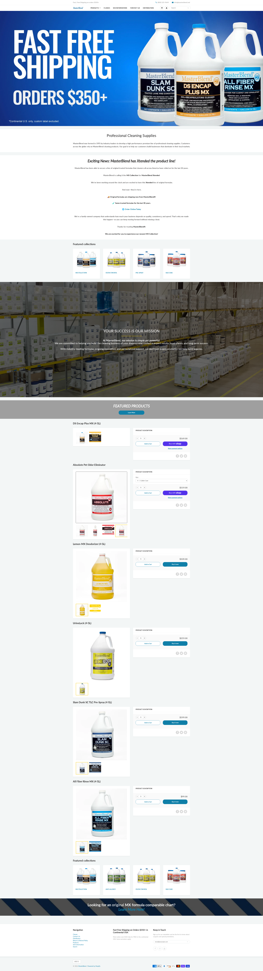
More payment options (175, 448)
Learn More (131, 412)
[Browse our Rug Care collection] (176, 259)
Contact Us (135, 8)
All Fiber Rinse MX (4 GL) (87, 781)
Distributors (148, 8)
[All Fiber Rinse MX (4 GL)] (101, 814)
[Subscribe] (187, 941)
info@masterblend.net (182, 2)
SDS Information (120, 8)
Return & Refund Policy (80, 940)
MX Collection (81, 273)
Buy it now (175, 564)
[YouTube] (164, 948)
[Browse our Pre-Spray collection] (146, 259)
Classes (107, 8)
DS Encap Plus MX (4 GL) (87, 423)
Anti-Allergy (111, 889)
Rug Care (169, 273)
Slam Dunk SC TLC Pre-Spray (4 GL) (92, 702)
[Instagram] (160, 948)
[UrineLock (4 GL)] (101, 655)
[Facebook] (155, 948)
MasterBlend (82, 966)
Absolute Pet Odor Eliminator (89, 464)
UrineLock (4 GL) (82, 623)
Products (95, 8)
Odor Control (111, 273)
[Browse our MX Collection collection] (86, 259)
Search (75, 947)
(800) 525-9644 (163, 2)
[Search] (188, 8)
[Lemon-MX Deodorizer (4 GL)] (101, 576)
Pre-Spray (139, 273)
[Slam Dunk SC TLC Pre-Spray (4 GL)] (101, 734)
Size (137, 477)
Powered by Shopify (94, 966)
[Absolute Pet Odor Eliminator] (101, 497)
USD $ (76, 961)
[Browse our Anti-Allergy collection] (116, 876)
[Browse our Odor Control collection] (116, 259)
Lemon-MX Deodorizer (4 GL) (89, 543)
